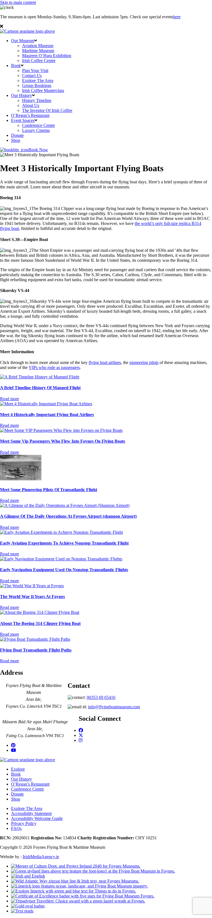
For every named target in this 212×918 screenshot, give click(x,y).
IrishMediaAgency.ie (41, 856)
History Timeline (36, 100)
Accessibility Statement (31, 813)
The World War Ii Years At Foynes (32, 596)
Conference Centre (38, 125)
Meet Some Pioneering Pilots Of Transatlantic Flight (48, 489)
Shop (15, 140)
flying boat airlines (105, 362)
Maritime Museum (38, 50)
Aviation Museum (37, 45)
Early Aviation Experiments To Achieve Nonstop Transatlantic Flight (64, 543)
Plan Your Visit (35, 70)
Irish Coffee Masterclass (43, 90)
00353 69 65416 (101, 697)
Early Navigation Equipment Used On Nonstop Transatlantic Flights (64, 569)
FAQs (16, 828)
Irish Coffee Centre (38, 60)
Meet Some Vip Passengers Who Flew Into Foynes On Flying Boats (62, 441)
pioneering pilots (143, 362)
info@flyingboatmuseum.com (114, 706)
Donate (17, 135)
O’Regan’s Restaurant (30, 115)
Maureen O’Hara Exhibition (46, 55)
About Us (30, 105)
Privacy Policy (23, 823)
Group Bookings (36, 85)
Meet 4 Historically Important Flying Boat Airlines (47, 414)
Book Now (38, 149)
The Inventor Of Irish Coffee (47, 110)
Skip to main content (18, 2)
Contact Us (32, 75)
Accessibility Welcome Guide (37, 818)
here (177, 16)
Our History (21, 95)
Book (16, 65)
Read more (9, 398)
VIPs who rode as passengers (54, 367)
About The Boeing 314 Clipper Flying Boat (40, 623)
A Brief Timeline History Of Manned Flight (40, 387)
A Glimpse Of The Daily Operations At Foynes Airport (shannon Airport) (68, 516)
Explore (18, 769)
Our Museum (22, 40)
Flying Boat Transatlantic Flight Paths (35, 650)
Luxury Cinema (36, 130)
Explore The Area (37, 80)
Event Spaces (23, 120)
